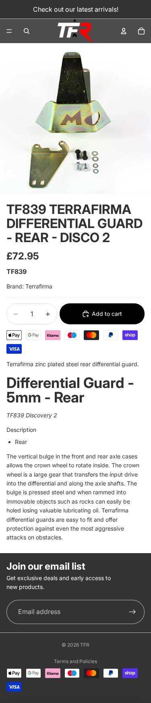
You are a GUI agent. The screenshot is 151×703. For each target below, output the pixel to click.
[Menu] (9, 31)
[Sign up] (132, 611)
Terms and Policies (75, 661)
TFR (84, 645)
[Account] (123, 31)
